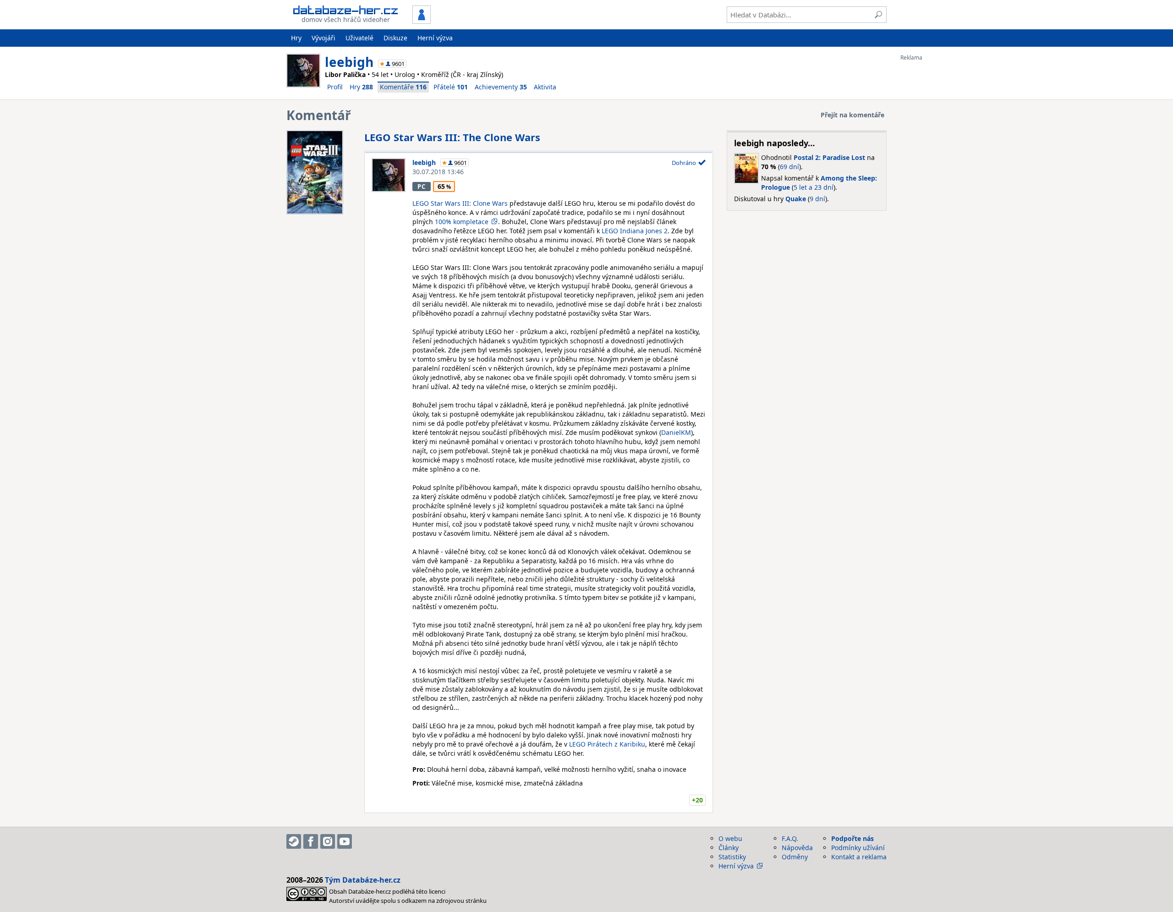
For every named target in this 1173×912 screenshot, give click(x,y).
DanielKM (676, 432)
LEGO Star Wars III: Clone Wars (460, 203)
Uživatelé (359, 37)
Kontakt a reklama (859, 856)
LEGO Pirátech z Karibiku (607, 744)
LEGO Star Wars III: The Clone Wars (452, 137)
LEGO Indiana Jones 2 (635, 230)
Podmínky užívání (858, 847)
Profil (335, 86)
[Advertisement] (937, 198)
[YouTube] (344, 841)
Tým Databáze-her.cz (362, 880)
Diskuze (395, 37)
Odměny (795, 856)
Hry (296, 37)
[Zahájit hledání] (878, 14)
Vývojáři (323, 37)
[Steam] (293, 841)
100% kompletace (461, 221)
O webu (730, 838)
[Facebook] (310, 841)
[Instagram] (327, 841)
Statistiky (732, 856)
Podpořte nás (852, 838)
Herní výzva (435, 37)
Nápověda (797, 847)
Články (728, 847)
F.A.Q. (790, 838)
